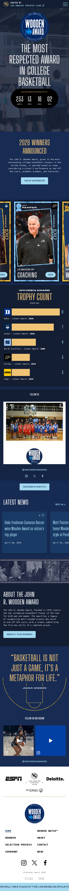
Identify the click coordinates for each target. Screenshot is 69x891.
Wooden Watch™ (47, 830)
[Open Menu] (65, 4)
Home (8, 830)
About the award (19, 634)
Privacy (29, 878)
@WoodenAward (34, 470)
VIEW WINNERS (34, 180)
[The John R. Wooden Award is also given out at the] (34, 433)
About (41, 837)
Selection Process (18, 844)
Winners (10, 837)
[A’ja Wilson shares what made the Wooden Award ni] (18, 740)
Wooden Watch (34, 486)
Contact (42, 844)
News (40, 851)
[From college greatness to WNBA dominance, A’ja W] (50, 740)
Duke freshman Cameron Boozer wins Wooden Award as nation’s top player (24, 528)
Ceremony (11, 851)
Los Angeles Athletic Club (26, 5)
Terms (41, 878)
